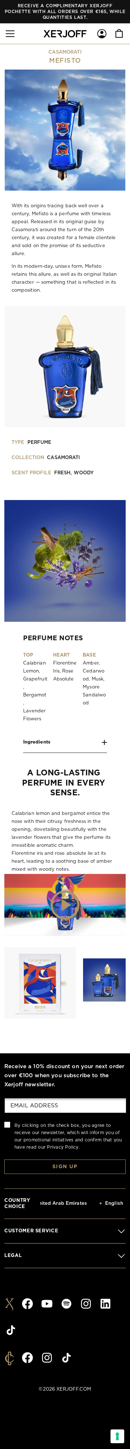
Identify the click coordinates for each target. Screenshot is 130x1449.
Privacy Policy (62, 1147)
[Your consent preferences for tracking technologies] (117, 1436)
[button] (10, 33)
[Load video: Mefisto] (65, 905)
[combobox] (63, 1203)
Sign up (65, 1166)
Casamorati (64, 52)
